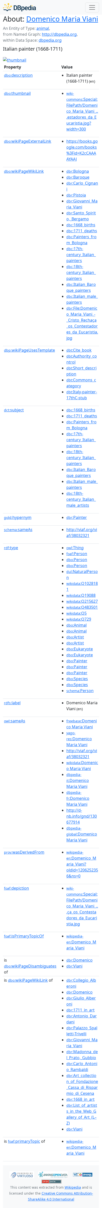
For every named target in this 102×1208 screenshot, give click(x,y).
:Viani (74, 966)
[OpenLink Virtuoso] (21, 1174)
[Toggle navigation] (92, 7)
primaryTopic (24, 1141)
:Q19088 (81, 595)
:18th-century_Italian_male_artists (81, 499)
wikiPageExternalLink (27, 141)
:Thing (75, 547)
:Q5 (76, 613)
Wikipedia (73, 1187)
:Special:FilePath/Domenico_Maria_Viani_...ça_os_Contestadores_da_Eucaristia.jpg (82, 906)
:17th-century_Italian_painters (81, 254)
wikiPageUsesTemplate (29, 350)
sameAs (18, 529)
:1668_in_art (80, 1099)
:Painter (76, 517)
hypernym (17, 517)
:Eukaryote (79, 649)
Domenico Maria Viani (62, 19)
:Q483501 (82, 607)
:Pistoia (76, 195)
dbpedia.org (50, 40)
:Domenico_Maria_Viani (81, 942)
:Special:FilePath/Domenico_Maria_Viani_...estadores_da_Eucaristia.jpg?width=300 (82, 111)
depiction (16, 888)
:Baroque (77, 177)
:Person (76, 553)
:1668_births (80, 225)
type (11, 547)
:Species (77, 678)
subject (14, 410)
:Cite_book (79, 350)
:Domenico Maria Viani (79, 739)
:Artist (75, 637)
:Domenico (79, 960)
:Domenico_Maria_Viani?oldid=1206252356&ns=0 (82, 864)
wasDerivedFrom (24, 852)
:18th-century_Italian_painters (81, 272)
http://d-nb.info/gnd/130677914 (81, 816)
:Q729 (78, 619)
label (12, 702)
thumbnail (17, 93)
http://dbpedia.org (59, 34)
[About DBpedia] (19, 7)
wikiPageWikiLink (24, 171)
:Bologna (77, 171)
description (18, 75)
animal (42, 28)
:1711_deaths (81, 231)
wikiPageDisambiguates (30, 966)
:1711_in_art (80, 1010)
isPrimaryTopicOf (24, 936)
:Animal (76, 625)
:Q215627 (82, 601)
